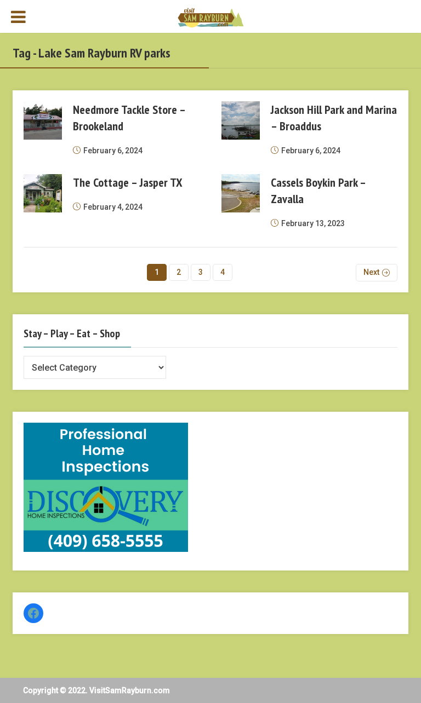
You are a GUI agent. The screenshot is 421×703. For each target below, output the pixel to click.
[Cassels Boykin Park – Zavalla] (240, 193)
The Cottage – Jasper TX (128, 182)
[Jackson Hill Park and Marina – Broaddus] (240, 120)
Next (371, 272)
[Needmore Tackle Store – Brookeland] (43, 120)
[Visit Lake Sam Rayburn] (210, 17)
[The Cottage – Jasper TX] (43, 193)
